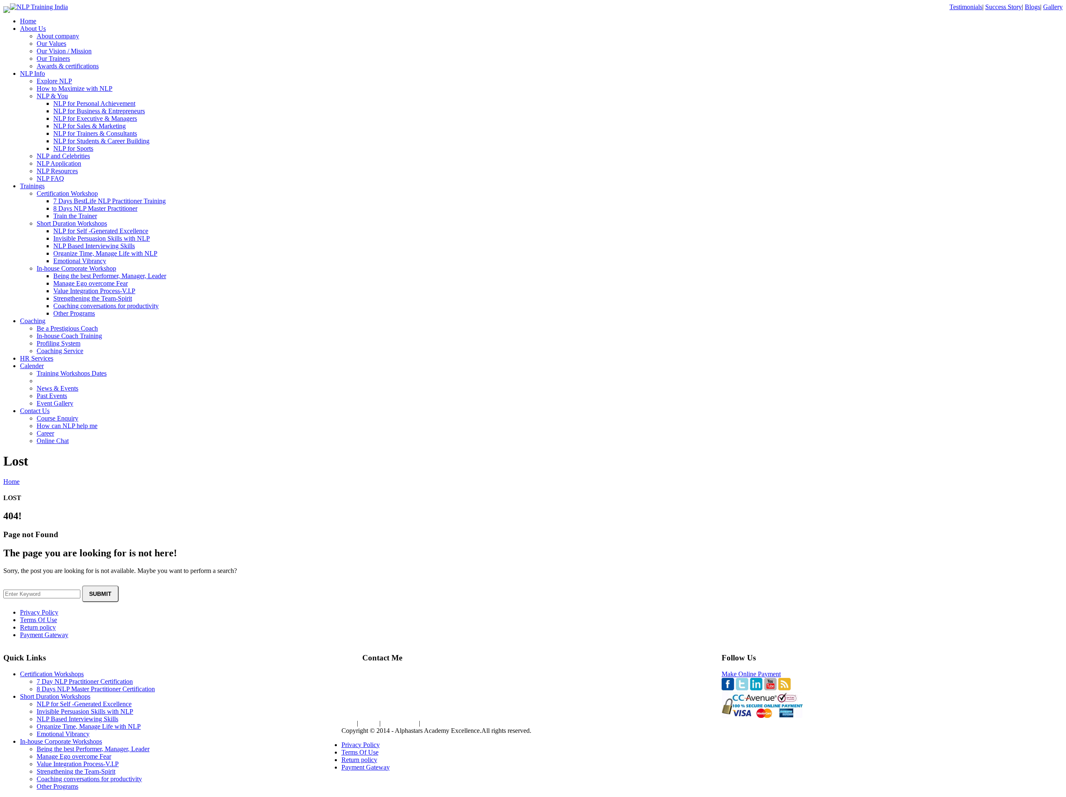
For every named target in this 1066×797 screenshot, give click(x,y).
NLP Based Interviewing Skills (94, 245)
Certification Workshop (67, 193)
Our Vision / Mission (64, 51)
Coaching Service (60, 350)
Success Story (1003, 6)
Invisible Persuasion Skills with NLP (101, 238)
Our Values (51, 43)
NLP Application (59, 163)
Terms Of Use (38, 619)
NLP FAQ (50, 178)
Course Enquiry (57, 418)
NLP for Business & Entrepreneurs (99, 111)
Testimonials (965, 6)
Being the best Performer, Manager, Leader (109, 275)
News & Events (57, 388)
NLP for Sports (73, 148)
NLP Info (32, 73)
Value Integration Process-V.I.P (94, 290)
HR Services (36, 358)
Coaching (32, 320)
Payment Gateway (44, 634)
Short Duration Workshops (72, 223)
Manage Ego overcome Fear (90, 283)
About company (58, 36)
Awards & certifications (68, 66)
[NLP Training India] (39, 6)
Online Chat (53, 440)
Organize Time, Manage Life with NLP (105, 253)
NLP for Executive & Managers (95, 118)
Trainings (32, 185)
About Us (33, 28)
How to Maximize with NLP (74, 88)
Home (28, 21)
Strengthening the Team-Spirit (92, 298)
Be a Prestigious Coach (67, 328)
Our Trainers (53, 58)
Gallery (1053, 6)
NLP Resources (57, 170)
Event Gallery (55, 403)
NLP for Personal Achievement (94, 103)
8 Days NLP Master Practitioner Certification (96, 688)
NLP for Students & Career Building (101, 140)
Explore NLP (54, 81)
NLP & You (52, 96)
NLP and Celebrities (63, 155)
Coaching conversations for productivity (106, 305)
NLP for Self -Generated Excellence (100, 230)
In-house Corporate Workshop (76, 268)
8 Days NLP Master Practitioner (95, 208)
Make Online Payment (751, 673)
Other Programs (74, 313)
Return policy (38, 627)
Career (45, 433)
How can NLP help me (67, 425)
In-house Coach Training (69, 335)
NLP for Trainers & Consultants (95, 133)
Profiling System (58, 343)
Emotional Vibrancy (79, 260)
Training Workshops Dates (72, 373)
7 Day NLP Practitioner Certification (85, 681)
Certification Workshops (52, 673)
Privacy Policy (39, 612)
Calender (32, 365)
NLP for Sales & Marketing (89, 126)
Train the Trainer (75, 215)
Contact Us (35, 410)
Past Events (52, 395)
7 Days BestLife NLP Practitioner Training (109, 200)
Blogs (1032, 6)
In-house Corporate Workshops (61, 741)
